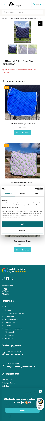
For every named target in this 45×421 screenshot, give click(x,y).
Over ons (8, 307)
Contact (8, 310)
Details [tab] (22, 194)
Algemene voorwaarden (13, 329)
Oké (22, 224)
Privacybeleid (10, 332)
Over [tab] (36, 194)
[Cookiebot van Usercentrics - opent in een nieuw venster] (33, 188)
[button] (14, 270)
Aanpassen (21, 230)
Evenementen (10, 322)
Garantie (8, 326)
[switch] (40, 408)
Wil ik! (22, 410)
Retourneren (9, 316)
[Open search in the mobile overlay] (22, 12)
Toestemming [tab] (8, 194)
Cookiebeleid (9, 335)
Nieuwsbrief (9, 338)
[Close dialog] (40, 391)
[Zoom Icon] (40, 23)
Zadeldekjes (12, 18)
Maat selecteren (22, 133)
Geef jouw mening (11, 319)
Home (6, 18)
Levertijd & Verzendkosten (14, 313)
